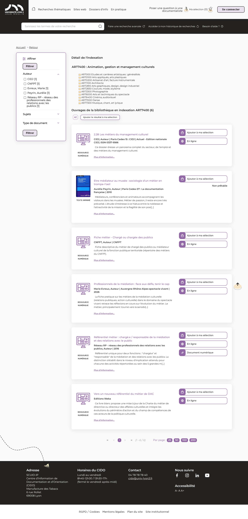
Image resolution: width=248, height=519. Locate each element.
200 (193, 440)
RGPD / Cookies (89, 511)
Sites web (79, 9)
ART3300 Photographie (94, 91)
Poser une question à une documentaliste (166, 9)
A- (176, 490)
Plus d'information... (104, 157)
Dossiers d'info (98, 9)
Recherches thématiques (54, 9)
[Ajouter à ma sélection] (182, 132)
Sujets (27, 114)
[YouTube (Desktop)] (207, 475)
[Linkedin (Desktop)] (197, 475)
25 (169, 440)
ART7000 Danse (90, 100)
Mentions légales (113, 511)
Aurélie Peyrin (102, 189)
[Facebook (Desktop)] (177, 475)
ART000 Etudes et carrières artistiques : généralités (110, 74)
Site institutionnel (157, 511)
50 (176, 440)
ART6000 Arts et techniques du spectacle (105, 94)
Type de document (35, 123)
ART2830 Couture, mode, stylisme (100, 88)
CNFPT (98, 242)
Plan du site (135, 511)
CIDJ (96, 139)
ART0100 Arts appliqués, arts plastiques (103, 77)
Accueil (33, 9)
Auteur (27, 73)
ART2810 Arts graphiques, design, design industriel (110, 86)
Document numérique (200, 352)
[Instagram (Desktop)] (187, 475)
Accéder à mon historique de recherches (171, 26)
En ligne (191, 141)
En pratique (118, 9)
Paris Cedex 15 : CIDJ (123, 139)
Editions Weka (102, 398)
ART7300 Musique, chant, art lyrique (102, 103)
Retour (33, 47)
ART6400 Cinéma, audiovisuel (98, 97)
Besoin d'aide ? (211, 26)
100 (184, 440)
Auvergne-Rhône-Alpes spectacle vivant (144, 288)
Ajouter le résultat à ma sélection (100, 117)
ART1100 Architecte (92, 83)
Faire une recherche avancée (124, 26)
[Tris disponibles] (75, 117)
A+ (182, 490)
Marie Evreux (101, 288)
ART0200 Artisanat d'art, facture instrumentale (108, 80)
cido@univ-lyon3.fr (140, 478)
